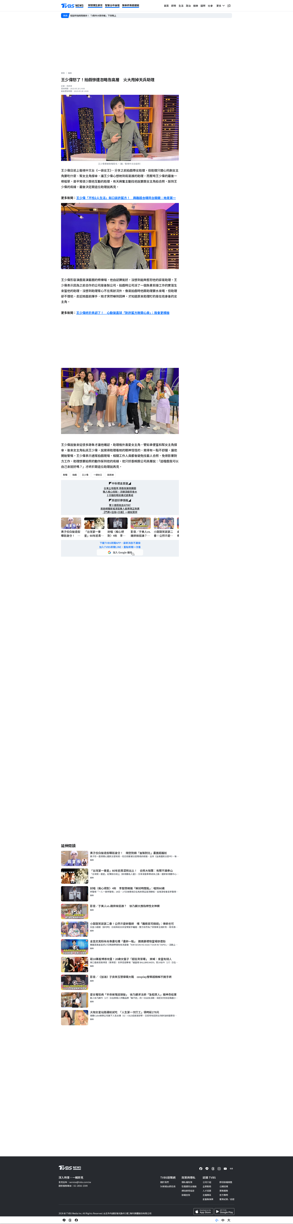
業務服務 (223, 1190)
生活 (181, 5)
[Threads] (213, 1169)
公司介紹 (207, 1182)
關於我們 (164, 1182)
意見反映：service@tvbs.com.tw (75, 1182)
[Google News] (231, 1169)
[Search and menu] (229, 6)
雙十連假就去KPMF (120, 505)
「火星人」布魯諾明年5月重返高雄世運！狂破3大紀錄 (96, 15)
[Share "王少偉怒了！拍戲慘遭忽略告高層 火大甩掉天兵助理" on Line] (64, 1220)
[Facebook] (201, 1169)
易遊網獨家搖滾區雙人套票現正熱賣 (119, 508)
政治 (188, 5)
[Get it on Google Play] (224, 1211)
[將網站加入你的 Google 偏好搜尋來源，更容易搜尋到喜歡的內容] (120, 552)
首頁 (166, 5)
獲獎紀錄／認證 (226, 1199)
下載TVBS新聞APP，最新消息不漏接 (120, 543)
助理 (65, 474)
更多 (219, 5)
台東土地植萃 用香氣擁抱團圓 (120, 488)
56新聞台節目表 (167, 1186)
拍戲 (74, 474)
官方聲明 (223, 1194)
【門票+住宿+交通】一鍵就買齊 (120, 512)
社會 (210, 5)
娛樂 (195, 5)
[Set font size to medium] (223, 1220)
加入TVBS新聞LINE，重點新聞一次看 (120, 547)
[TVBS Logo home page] (72, 6)
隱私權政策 (187, 1182)
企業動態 (207, 1186)
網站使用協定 (188, 1190)
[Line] (207, 1169)
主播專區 (207, 1194)
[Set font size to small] (217, 1220)
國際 (203, 5)
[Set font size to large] (229, 1220)
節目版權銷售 (225, 1182)
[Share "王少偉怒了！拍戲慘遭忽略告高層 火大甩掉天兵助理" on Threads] (70, 1220)
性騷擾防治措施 (189, 1186)
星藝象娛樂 (208, 1199)
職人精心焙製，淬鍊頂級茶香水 (120, 491)
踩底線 (110, 474)
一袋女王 (98, 474)
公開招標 (223, 1186)
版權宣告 (186, 1194)
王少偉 (85, 474)
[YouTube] (225, 1169)
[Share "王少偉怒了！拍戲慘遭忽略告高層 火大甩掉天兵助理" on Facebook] (76, 1220)
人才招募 (207, 1190)
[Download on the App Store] (203, 1211)
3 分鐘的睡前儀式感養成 (120, 495)
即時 (173, 5)
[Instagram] (219, 1169)
